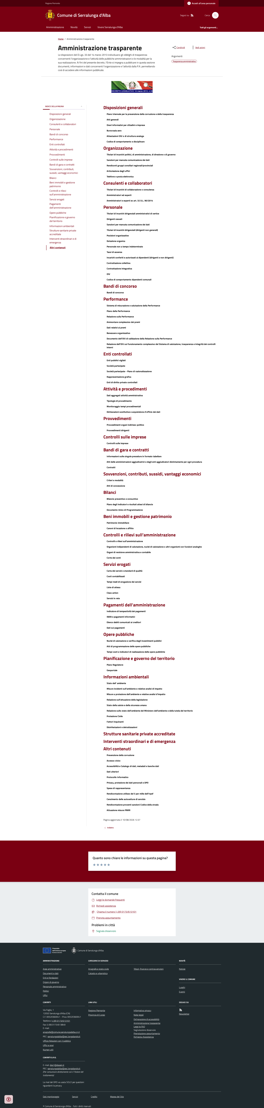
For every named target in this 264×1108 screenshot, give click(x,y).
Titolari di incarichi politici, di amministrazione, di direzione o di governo (141, 154)
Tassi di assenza (114, 252)
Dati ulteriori (113, 771)
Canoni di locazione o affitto (120, 528)
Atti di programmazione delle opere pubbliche (128, 646)
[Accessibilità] (8, 1099)
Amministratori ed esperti (119, 195)
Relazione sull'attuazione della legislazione (127, 699)
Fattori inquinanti (115, 721)
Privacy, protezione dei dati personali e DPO (127, 782)
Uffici (45, 995)
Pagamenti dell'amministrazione (134, 604)
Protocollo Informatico (117, 777)
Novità (74, 27)
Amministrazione (55, 27)
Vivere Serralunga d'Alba (110, 27)
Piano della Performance (118, 311)
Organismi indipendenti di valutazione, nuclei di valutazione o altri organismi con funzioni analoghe (154, 546)
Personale (112, 207)
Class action (112, 592)
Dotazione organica (116, 241)
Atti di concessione (116, 485)
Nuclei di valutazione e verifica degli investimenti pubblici (134, 640)
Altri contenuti (117, 748)
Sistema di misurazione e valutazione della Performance (133, 305)
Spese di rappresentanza (118, 788)
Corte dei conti (114, 557)
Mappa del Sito (117, 1096)
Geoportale (112, 670)
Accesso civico (113, 760)
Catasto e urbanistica (98, 973)
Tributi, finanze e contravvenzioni (148, 969)
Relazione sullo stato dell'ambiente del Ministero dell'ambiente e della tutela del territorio (150, 710)
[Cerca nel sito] (214, 15)
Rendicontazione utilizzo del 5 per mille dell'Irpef (130, 793)
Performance (115, 299)
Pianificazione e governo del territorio (139, 658)
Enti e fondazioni (50, 977)
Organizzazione (118, 148)
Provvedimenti (117, 418)
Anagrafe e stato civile (98, 969)
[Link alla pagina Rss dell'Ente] (180, 1010)
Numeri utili (48, 1049)
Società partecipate (116, 365)
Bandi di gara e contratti (126, 449)
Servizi (87, 27)
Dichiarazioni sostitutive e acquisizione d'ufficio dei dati (133, 412)
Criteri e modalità (115, 480)
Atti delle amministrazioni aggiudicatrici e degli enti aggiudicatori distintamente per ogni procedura (154, 461)
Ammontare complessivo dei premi (123, 322)
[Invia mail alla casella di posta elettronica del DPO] (57, 1065)
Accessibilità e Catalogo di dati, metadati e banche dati (133, 766)
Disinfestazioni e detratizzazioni (122, 727)
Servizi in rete (113, 598)
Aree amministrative (52, 969)
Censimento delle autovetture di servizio (126, 799)
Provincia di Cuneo (96, 1015)
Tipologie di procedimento (119, 401)
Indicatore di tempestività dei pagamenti (126, 611)
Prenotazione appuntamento (147, 1033)
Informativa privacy (142, 1010)
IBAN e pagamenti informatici (121, 616)
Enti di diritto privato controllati (122, 382)
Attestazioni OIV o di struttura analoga (125, 136)
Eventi (182, 991)
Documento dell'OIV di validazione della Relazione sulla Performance (139, 338)
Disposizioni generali (123, 107)
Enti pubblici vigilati (116, 360)
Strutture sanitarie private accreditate (139, 733)
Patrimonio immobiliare (118, 522)
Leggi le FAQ (139, 1026)
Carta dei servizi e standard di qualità (124, 570)
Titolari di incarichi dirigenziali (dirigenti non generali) (132, 230)
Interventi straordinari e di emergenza (139, 741)
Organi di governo (51, 982)
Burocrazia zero (114, 130)
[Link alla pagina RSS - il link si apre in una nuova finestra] (192, 15)
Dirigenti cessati (114, 219)
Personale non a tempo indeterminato (125, 246)
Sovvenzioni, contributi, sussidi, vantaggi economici (152, 473)
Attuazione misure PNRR (118, 810)
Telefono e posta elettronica (120, 176)
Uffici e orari (48, 1045)
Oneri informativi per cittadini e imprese (126, 125)
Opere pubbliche (118, 634)
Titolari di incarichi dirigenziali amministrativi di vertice (133, 213)
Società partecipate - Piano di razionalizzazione (129, 371)
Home (61, 39)
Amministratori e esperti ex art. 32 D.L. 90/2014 (130, 200)
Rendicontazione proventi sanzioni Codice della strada (133, 804)
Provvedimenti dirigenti (118, 430)
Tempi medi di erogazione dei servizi (124, 581)
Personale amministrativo (54, 986)
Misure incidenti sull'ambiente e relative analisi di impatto (134, 688)
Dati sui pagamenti (116, 627)
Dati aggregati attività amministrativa (125, 395)
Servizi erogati (116, 564)
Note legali (139, 1015)
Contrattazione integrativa (119, 268)
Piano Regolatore (115, 664)
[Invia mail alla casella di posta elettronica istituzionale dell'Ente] (61, 1032)
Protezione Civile (115, 716)
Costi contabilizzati (116, 576)
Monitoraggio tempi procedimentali (124, 406)
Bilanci (109, 492)
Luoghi (182, 987)
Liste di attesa (113, 587)
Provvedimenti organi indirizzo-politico (125, 424)
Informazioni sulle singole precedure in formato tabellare (134, 456)
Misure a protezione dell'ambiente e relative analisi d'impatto (136, 694)
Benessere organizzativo (118, 333)
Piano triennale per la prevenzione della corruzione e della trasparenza (140, 114)
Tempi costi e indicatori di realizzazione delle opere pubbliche (136, 651)
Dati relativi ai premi (116, 327)
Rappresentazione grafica (119, 376)
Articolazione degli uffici (118, 171)
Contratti (111, 467)
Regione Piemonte (52, 3)
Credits (94, 1096)
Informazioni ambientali (126, 676)
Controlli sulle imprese (124, 436)
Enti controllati (117, 353)
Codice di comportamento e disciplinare (126, 141)
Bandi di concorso (120, 286)
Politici (46, 991)
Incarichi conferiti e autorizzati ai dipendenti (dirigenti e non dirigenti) (140, 257)
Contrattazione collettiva (118, 263)
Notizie (182, 969)
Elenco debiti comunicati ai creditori (124, 622)
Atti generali (113, 119)
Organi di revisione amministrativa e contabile (129, 552)
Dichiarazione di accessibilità (146, 1019)
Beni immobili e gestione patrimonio (137, 516)
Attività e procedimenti (125, 388)
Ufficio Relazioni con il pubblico (57, 1041)
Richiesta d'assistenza (144, 1037)
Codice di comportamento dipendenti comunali (129, 279)
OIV (108, 274)
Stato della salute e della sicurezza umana (127, 705)
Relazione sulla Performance (120, 316)
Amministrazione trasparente (147, 1023)
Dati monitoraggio (51, 1096)
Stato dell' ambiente (116, 683)
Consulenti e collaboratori (127, 183)
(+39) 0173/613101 (61, 1020)
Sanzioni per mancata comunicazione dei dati (128, 160)
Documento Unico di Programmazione (125, 509)
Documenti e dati (50, 973)
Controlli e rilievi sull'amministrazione (139, 534)
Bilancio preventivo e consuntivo (122, 498)
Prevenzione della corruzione (120, 755)
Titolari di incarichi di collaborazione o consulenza (130, 189)
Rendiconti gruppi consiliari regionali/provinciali (130, 165)
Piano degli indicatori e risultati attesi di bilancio (130, 504)
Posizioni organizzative (118, 235)
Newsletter (184, 1014)
